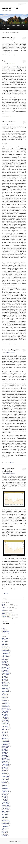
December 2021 (5, 723)
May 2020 (4, 752)
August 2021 (5, 729)
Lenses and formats (6, 618)
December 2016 (5, 805)
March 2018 (4, 782)
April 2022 (4, 717)
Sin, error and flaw (6, 605)
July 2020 (4, 749)
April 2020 (4, 753)
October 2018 (5, 778)
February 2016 (5, 820)
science (7, 54)
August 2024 (5, 674)
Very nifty (4, 604)
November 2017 (5, 788)
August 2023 (5, 693)
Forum (23, 25)
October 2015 (5, 826)
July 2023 (4, 694)
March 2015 (4, 835)
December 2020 (5, 741)
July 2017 (4, 794)
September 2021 (5, 727)
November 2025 (5, 652)
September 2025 (5, 655)
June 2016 (4, 814)
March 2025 (4, 664)
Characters (4, 607)
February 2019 (5, 775)
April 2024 (4, 680)
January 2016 (5, 822)
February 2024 (5, 683)
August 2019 (5, 765)
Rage (4, 61)
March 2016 (4, 819)
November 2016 (5, 806)
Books (8, 25)
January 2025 (5, 667)
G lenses (4, 616)
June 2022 (4, 714)
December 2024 (5, 668)
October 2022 (5, 708)
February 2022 (5, 720)
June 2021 (4, 732)
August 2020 (5, 747)
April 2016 (4, 817)
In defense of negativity (10, 350)
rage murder (18, 66)
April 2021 (4, 735)
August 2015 (5, 828)
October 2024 (5, 671)
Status (3, 28)
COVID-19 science (8, 38)
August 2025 (5, 656)
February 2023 (5, 702)
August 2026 (5, 638)
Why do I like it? (5, 608)
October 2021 (5, 726)
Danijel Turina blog (10, 8)
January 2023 (5, 703)
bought (16, 518)
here (11, 50)
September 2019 (5, 764)
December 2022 (5, 705)
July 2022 (4, 712)
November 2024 (5, 670)
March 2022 (4, 718)
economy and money (10, 588)
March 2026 (4, 645)
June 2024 (4, 677)
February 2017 (5, 802)
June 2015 (4, 831)
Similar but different (6, 615)
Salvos (3, 610)
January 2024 (5, 685)
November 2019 (5, 761)
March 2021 (4, 737)
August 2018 (5, 779)
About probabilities (9, 122)
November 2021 (5, 724)
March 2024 (4, 682)
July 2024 (4, 676)
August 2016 (5, 811)
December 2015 (5, 823)
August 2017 (5, 793)
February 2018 (5, 784)
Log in (3, 628)
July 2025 (4, 658)
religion (7, 462)
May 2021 (4, 734)
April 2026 (4, 644)
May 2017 (4, 797)
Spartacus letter (17, 42)
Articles (3, 25)
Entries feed (4, 630)
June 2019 (4, 768)
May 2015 (4, 832)
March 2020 (4, 755)
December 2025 (5, 650)
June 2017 (4, 796)
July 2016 (4, 812)
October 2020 (5, 744)
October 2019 (5, 762)
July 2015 (4, 829)
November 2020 (5, 743)
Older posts (5, 593)
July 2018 (4, 781)
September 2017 (5, 791)
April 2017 (4, 799)
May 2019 (4, 770)
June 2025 (4, 659)
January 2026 (5, 649)
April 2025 (4, 662)
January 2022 (5, 721)
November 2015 (5, 825)
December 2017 (5, 787)
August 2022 (5, 711)
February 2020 (5, 756)
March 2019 (4, 773)
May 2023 (4, 697)
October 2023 (5, 690)
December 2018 (5, 776)
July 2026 (4, 639)
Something (4, 612)
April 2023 (4, 699)
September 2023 (5, 691)
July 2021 (4, 730)
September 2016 (5, 809)
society (7, 115)
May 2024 (4, 679)
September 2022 (5, 709)
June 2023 (4, 696)
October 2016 (5, 808)
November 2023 (5, 688)
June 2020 (4, 750)
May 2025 (4, 661)
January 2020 (5, 758)
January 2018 (5, 785)
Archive (18, 25)
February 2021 (5, 738)
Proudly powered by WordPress (14, 841)
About (8, 28)
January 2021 (5, 740)
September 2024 (5, 673)
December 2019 (5, 759)
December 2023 (5, 687)
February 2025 (5, 665)
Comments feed (5, 631)
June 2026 (4, 641)
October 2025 (5, 653)
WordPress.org (5, 633)
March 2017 (4, 800)
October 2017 (5, 790)
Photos (13, 25)
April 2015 (4, 834)
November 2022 (5, 706)
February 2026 (5, 647)
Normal (3, 613)
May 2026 (4, 642)
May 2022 (4, 715)
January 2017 (5, 803)
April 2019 (4, 772)
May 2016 (4, 815)
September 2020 (5, 746)
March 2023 (4, 700)
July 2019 (4, 767)
